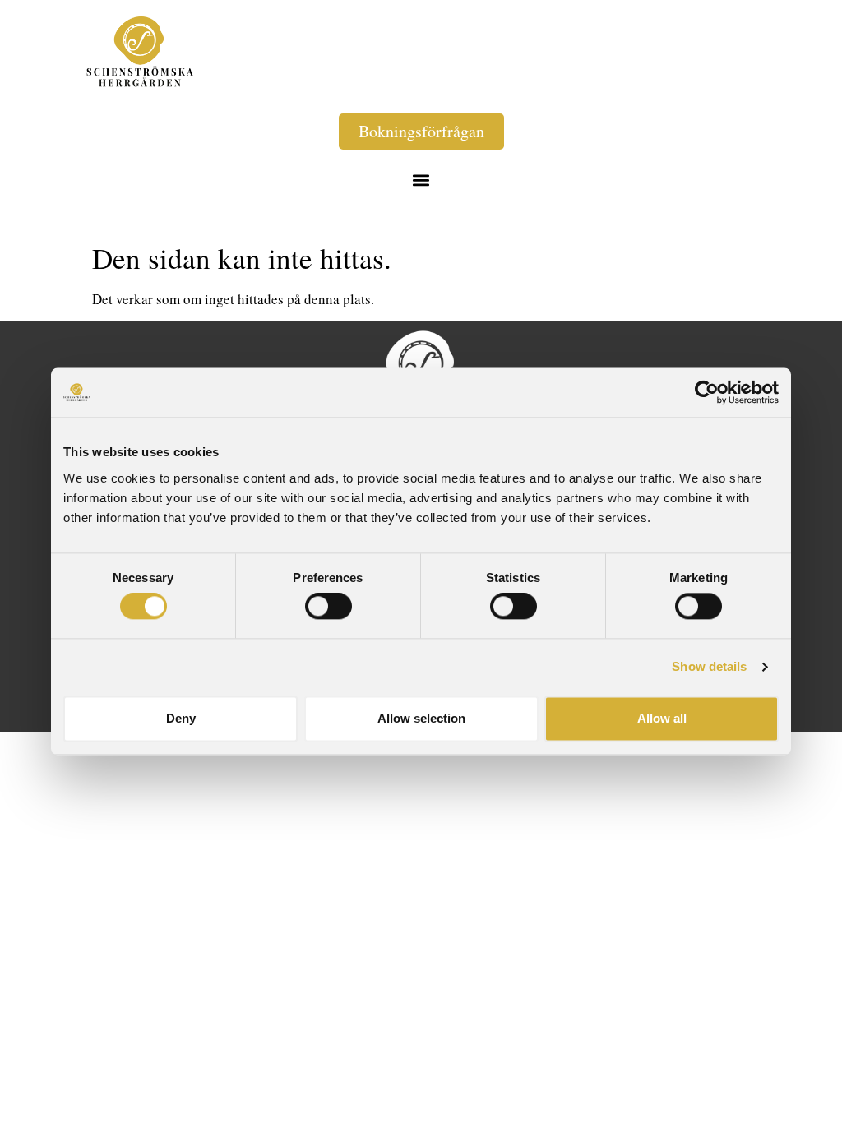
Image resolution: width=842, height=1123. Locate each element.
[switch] (328, 607)
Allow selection (421, 718)
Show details (709, 667)
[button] (421, 179)
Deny (181, 718)
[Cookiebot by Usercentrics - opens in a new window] (707, 392)
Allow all (662, 718)
